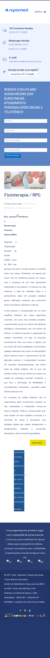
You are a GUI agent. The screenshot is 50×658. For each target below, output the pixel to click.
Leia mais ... (38, 442)
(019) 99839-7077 (18, 44)
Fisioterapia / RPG (22, 194)
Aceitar (18, 509)
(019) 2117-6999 (18, 32)
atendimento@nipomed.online (25, 61)
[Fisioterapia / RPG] (25, 180)
